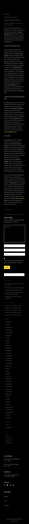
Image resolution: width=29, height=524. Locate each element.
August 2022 (8, 394)
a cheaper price (13, 183)
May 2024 (8, 343)
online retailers (12, 85)
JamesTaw (7, 305)
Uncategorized (10, 25)
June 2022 (8, 399)
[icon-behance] (13, 485)
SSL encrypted (15, 118)
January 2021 (8, 417)
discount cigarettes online (10, 132)
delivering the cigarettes (17, 108)
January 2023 (8, 381)
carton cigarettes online (16, 305)
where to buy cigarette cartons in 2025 (13, 290)
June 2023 (8, 368)
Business (7, 425)
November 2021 (9, 410)
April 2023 (8, 374)
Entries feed (8, 437)
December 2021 (9, 407)
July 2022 (8, 397)
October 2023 (9, 361)
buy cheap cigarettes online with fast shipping (15, 288)
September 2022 (9, 392)
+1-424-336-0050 (9, 476)
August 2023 (8, 366)
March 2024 (8, 348)
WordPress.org (9, 442)
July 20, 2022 (6, 14)
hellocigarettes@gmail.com (11, 475)
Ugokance (7, 315)
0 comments (18, 23)
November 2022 (9, 386)
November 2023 (9, 358)
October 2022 (9, 389)
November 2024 (9, 327)
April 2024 (8, 345)
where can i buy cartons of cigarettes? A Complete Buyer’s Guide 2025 (13, 293)
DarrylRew (7, 310)
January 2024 (8, 353)
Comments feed (9, 440)
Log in (7, 435)
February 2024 (9, 350)
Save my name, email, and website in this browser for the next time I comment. (14, 261)
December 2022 (9, 384)
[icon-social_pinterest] (11, 485)
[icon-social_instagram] (8, 485)
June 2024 (8, 340)
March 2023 (8, 376)
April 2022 (8, 404)
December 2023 (9, 356)
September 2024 (9, 332)
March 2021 (8, 415)
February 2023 (9, 379)
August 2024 (8, 335)
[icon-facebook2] (5, 485)
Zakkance (7, 308)
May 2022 (8, 402)
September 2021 (9, 412)
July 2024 (8, 338)
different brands (17, 67)
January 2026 (8, 322)
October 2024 (9, 330)
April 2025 (8, 325)
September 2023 (9, 363)
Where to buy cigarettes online (12, 19)
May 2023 (8, 371)
